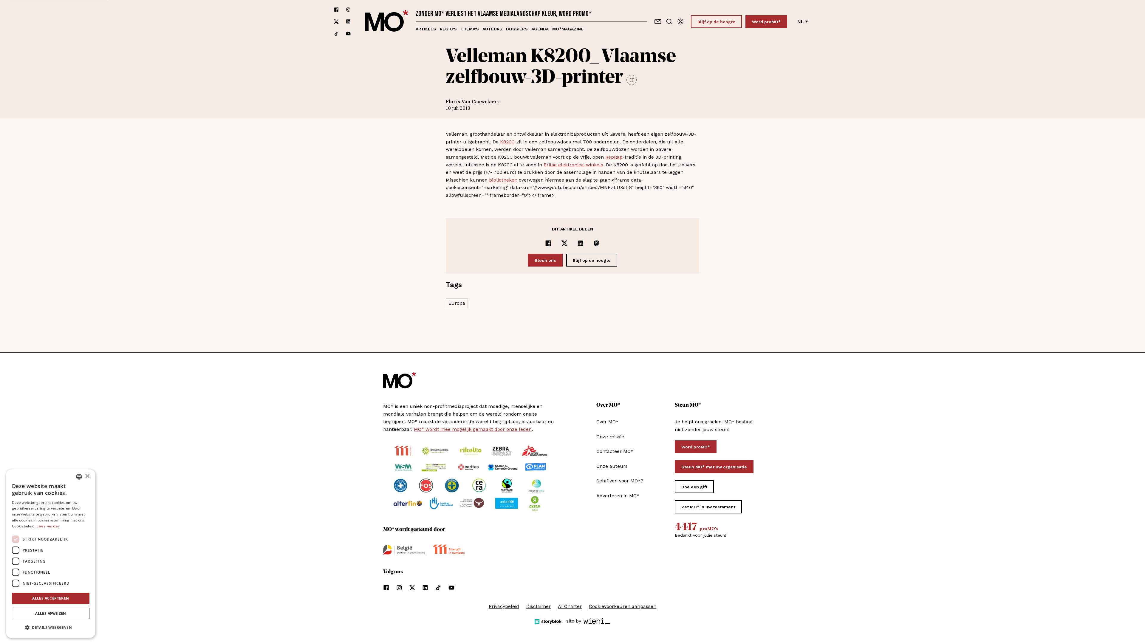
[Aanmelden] (680, 21)
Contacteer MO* (614, 451)
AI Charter (570, 606)
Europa (456, 303)
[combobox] (79, 477)
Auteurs (492, 29)
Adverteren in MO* (617, 496)
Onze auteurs (612, 466)
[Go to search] (669, 21)
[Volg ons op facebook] (336, 9)
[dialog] (50, 553)
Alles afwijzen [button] (50, 613)
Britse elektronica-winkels (573, 165)
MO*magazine (568, 29)
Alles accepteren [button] (50, 598)
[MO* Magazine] (387, 21)
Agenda (540, 29)
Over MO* (607, 422)
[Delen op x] (564, 243)
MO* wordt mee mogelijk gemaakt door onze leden (473, 429)
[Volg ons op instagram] (348, 9)
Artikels (426, 29)
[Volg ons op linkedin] (348, 21)
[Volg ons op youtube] (348, 33)
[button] (50, 627)
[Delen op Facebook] (548, 243)
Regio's (448, 29)
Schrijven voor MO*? (619, 481)
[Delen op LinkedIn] (580, 243)
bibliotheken (503, 180)
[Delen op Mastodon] (596, 243)
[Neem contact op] (657, 21)
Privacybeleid (504, 606)
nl (800, 21)
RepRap (614, 157)
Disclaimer (538, 606)
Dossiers (517, 29)
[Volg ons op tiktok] (336, 33)
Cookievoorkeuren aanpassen (622, 606)
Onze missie (610, 436)
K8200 (507, 142)
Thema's (469, 29)
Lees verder (47, 526)
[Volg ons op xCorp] (336, 21)
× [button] (87, 476)
